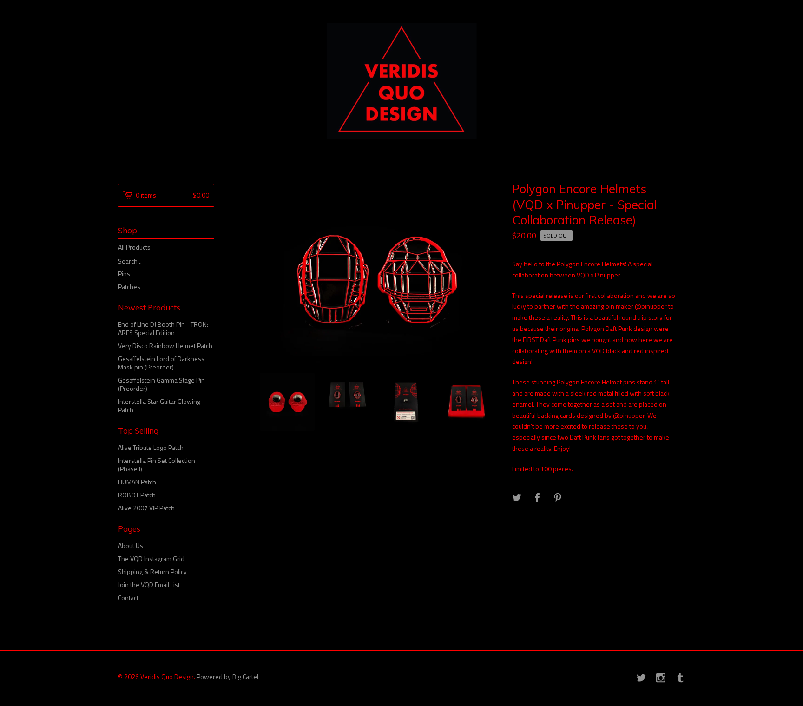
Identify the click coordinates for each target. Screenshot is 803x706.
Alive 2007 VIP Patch (146, 508)
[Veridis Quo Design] (402, 81)
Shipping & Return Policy (152, 571)
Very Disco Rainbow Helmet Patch (165, 345)
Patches (129, 286)
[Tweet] (516, 498)
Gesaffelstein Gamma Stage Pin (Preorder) (161, 384)
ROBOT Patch (137, 495)
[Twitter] (641, 678)
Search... (130, 261)
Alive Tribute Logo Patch (151, 447)
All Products (134, 247)
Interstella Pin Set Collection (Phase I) (156, 464)
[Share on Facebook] (537, 498)
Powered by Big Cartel (227, 676)
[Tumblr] (680, 678)
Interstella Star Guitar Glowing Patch (159, 405)
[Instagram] (660, 678)
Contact (128, 597)
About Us (130, 545)
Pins (124, 273)
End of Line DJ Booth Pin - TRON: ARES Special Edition (163, 328)
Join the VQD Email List (149, 584)
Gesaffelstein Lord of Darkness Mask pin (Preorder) (161, 363)
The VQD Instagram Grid (151, 558)
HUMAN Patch (137, 482)
